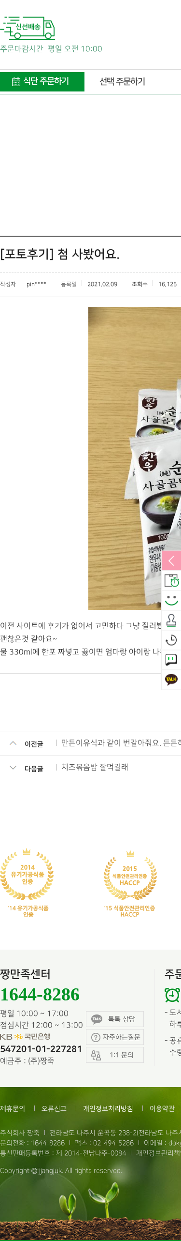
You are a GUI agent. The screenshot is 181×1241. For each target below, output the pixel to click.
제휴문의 (12, 1108)
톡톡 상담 (121, 1019)
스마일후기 (171, 601)
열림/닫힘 (171, 561)
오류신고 (54, 1108)
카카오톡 (171, 680)
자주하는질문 (121, 1037)
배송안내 (171, 581)
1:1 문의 (171, 661)
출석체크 (171, 621)
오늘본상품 (171, 641)
